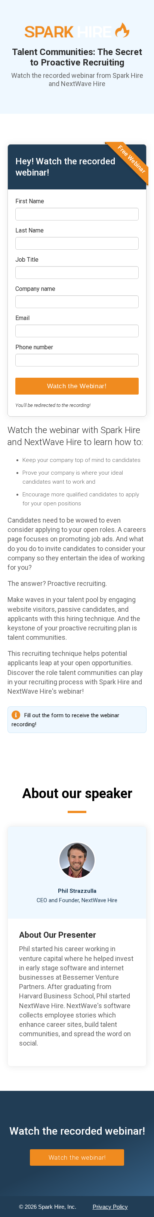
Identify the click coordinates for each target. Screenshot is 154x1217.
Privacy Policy (110, 1207)
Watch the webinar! (77, 1157)
